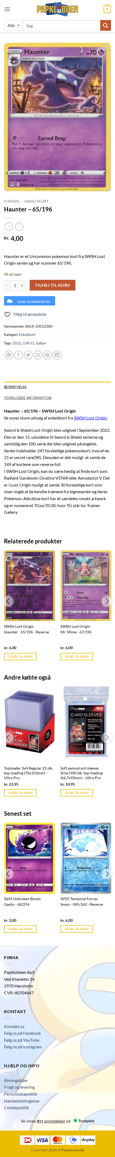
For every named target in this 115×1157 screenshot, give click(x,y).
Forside (12, 201)
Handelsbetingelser (22, 1100)
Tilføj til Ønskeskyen (33, 301)
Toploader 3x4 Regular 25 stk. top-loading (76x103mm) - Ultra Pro (28, 773)
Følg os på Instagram (23, 1046)
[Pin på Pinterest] (47, 355)
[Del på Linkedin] (57, 355)
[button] (7, 9)
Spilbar (41, 343)
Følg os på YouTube (21, 1039)
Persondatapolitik (20, 1093)
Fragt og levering (19, 1086)
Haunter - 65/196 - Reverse (26, 632)
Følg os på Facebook (22, 1033)
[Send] (105, 25)
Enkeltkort (36, 201)
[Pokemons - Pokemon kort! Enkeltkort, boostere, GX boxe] (57, 9)
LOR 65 (28, 343)
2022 (17, 343)
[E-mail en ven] (37, 355)
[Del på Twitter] (28, 355)
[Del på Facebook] (18, 355)
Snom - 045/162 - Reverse (81, 904)
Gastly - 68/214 (16, 904)
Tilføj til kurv (52, 285)
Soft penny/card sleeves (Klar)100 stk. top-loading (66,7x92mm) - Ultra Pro (81, 773)
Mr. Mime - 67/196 (75, 632)
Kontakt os (14, 1026)
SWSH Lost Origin (90, 417)
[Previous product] (19, 226)
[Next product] (9, 226)
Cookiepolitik (16, 1107)
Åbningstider (16, 1080)
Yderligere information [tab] (28, 398)
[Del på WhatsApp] (9, 355)
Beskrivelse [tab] (15, 387)
